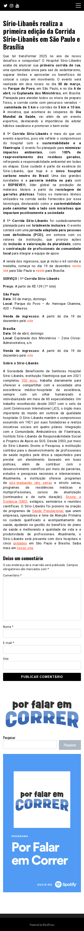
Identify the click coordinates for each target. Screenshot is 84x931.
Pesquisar (9, 737)
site (30, 321)
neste (40, 271)
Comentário (12, 575)
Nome (8, 626)
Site (6, 658)
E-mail (8, 643)
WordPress (48, 924)
